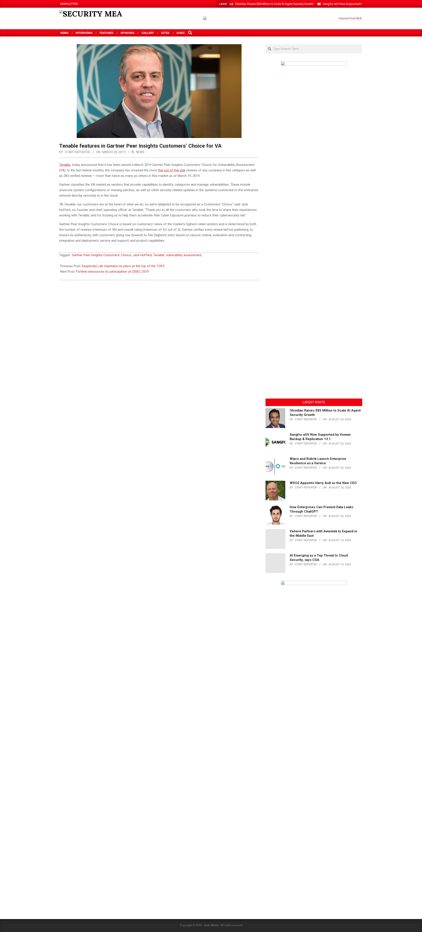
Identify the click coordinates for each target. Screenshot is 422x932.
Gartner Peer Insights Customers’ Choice (101, 255)
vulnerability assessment (184, 255)
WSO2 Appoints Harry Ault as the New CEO (323, 483)
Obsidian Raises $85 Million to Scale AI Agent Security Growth (274, 3)
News (140, 152)
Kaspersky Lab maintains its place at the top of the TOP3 (123, 266)
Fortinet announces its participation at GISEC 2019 (112, 272)
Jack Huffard (142, 255)
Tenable (158, 255)
